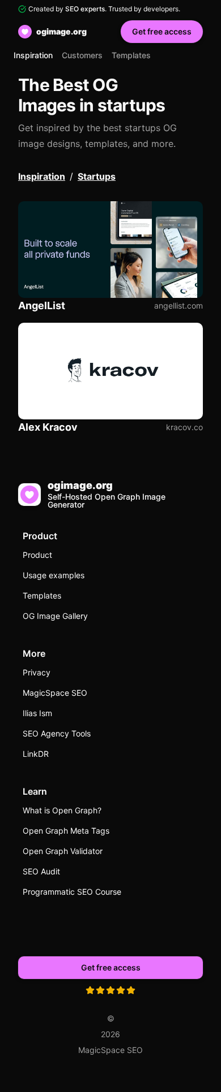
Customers (82, 55)
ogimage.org (61, 31)
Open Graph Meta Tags (66, 830)
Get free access (162, 31)
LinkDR (36, 754)
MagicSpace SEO (55, 692)
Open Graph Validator (63, 851)
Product (37, 555)
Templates (131, 55)
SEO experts (85, 9)
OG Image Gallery (55, 616)
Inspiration (33, 55)
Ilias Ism (37, 713)
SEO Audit (41, 871)
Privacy (36, 672)
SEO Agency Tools (57, 733)
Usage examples (53, 575)
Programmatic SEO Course (72, 891)
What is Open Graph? (62, 810)
